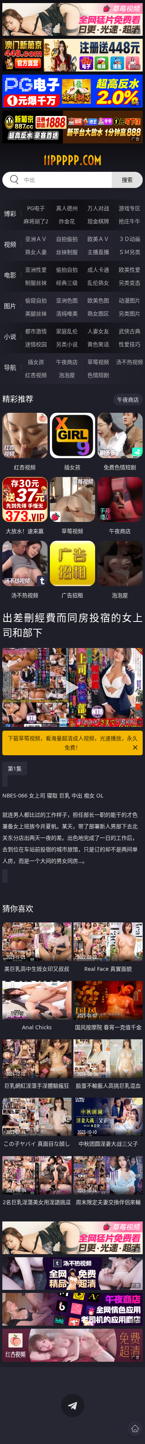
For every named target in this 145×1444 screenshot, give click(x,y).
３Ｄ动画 (129, 239)
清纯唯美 (67, 313)
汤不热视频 (129, 362)
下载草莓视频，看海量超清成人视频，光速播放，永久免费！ (73, 742)
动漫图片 (129, 300)
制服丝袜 (36, 282)
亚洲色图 (67, 300)
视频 (10, 244)
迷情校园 (36, 344)
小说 (10, 336)
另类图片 (129, 313)
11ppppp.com (72, 160)
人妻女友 (98, 331)
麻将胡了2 (36, 221)
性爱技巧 (129, 344)
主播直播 (98, 252)
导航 (10, 367)
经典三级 (67, 282)
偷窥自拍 (36, 300)
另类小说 (67, 344)
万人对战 (98, 208)
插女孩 (36, 362)
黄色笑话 (98, 344)
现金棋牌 (98, 221)
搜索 (127, 179)
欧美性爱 (129, 269)
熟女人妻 (36, 252)
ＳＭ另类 (129, 252)
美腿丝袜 (36, 313)
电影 (10, 275)
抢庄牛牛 (129, 221)
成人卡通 (98, 269)
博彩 (10, 213)
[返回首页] (135, 1428)
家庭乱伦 (67, 331)
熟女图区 (98, 313)
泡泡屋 (67, 375)
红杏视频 (36, 375)
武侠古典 (129, 331)
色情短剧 (98, 375)
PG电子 (36, 208)
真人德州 (67, 208)
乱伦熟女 (98, 282)
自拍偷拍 (67, 239)
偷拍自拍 (67, 269)
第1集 (15, 768)
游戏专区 (129, 208)
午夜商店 (67, 362)
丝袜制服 (67, 252)
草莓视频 (98, 362)
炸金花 (67, 221)
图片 (10, 306)
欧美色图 (98, 300)
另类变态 (129, 282)
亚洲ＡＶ (36, 239)
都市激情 (36, 331)
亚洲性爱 (36, 269)
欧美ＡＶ (98, 239)
